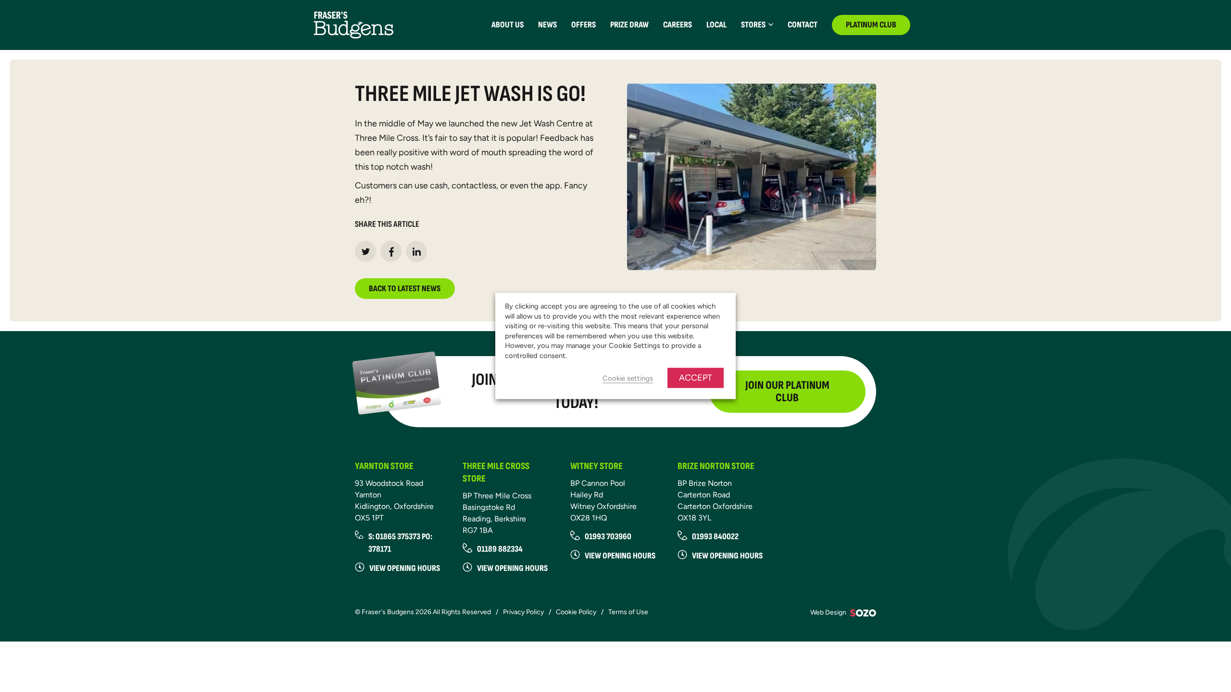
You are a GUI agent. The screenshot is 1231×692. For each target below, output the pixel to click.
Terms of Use (628, 612)
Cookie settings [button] (628, 378)
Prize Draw (629, 25)
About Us (507, 25)
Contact (802, 25)
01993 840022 (715, 536)
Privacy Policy (523, 612)
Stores (753, 25)
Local (716, 25)
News (547, 25)
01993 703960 (608, 536)
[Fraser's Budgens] (353, 24)
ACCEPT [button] (695, 378)
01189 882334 (500, 549)
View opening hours (404, 568)
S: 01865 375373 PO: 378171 (400, 542)
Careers (677, 25)
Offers (583, 25)
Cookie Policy (576, 612)
